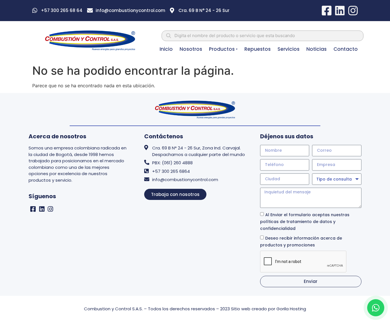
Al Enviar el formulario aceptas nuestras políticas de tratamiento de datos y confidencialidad (304, 221)
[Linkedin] (41, 209)
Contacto (345, 49)
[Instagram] (50, 209)
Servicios (288, 49)
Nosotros (191, 49)
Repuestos (257, 49)
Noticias (316, 49)
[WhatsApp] (375, 307)
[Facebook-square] (33, 209)
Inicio (166, 49)
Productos (223, 49)
